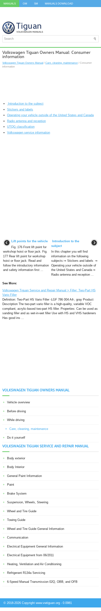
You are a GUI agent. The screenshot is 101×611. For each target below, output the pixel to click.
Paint (10, 484)
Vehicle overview (18, 402)
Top (20, 17)
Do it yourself (16, 437)
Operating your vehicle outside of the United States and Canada (50, 115)
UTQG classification (21, 126)
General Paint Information (24, 476)
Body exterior (16, 458)
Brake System (17, 493)
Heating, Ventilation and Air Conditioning (34, 564)
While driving (15, 420)
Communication (17, 537)
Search (53, 17)
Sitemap (35, 17)
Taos (7, 17)
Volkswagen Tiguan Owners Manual (22, 62)
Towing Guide (16, 520)
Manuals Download (59, 3)
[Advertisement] (50, 85)
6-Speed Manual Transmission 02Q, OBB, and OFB (42, 581)
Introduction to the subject (25, 103)
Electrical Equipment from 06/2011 (30, 555)
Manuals (10, 3)
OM (25, 3)
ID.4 (75, 10)
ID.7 (87, 10)
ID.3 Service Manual (17, 10)
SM (36, 3)
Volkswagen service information (28, 132)
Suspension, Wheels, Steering (27, 502)
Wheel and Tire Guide (21, 511)
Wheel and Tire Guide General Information (35, 529)
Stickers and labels (20, 109)
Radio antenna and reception (26, 121)
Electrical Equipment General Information (35, 546)
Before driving (16, 411)
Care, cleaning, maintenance (61, 62)
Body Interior (15, 467)
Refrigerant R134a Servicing (26, 573)
